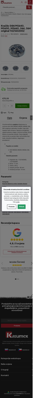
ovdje (17, 202)
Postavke (12, 207)
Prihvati (21, 207)
